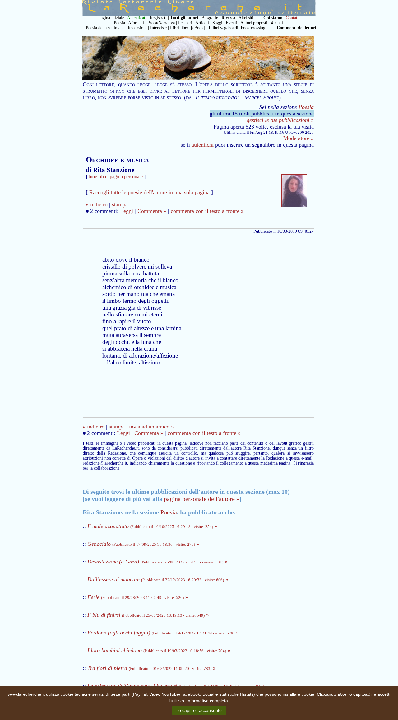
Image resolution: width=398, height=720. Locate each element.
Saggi (217, 23)
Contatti (293, 18)
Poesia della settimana (105, 28)
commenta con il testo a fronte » (207, 211)
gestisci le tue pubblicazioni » (280, 120)
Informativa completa (207, 700)
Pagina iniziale (111, 18)
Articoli (202, 23)
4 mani (277, 23)
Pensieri (185, 23)
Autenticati (136, 18)
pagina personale (126, 176)
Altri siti (245, 18)
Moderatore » (298, 138)
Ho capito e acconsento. (199, 710)
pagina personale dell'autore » (201, 498)
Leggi (126, 211)
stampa (120, 204)
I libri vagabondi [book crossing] (238, 28)
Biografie (209, 18)
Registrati (158, 18)
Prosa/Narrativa (161, 23)
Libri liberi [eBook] (187, 28)
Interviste (158, 28)
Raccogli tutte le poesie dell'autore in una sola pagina (149, 192)
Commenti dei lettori (296, 28)
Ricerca (228, 18)
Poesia (119, 23)
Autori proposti (253, 23)
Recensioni (137, 28)
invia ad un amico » (151, 426)
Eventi (231, 23)
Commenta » (151, 211)
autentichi (203, 145)
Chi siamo (272, 18)
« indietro (97, 204)
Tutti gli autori (184, 18)
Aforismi (136, 23)
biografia (97, 176)
